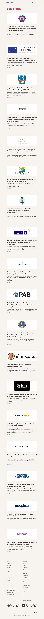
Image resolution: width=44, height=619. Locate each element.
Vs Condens (25, 593)
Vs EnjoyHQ (25, 598)
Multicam (8, 567)
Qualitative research (10, 588)
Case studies (25, 567)
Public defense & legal (10, 586)
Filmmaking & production (11, 590)
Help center (9, 580)
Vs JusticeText (25, 587)
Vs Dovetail (25, 591)
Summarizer (9, 578)
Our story (24, 563)
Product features (9, 563)
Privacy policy (27, 615)
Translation (8, 571)
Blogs (24, 565)
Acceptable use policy (17, 615)
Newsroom (25, 569)
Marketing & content (10, 592)
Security (24, 579)
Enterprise (25, 577)
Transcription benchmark (27, 600)
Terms (23, 615)
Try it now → (32, 2)
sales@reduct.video (11, 613)
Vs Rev (24, 589)
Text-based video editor (11, 576)
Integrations (9, 565)
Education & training (10, 594)
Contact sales (25, 581)
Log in (28, 2)
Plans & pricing (25, 575)
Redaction (8, 569)
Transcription (9, 573)
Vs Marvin (25, 596)
